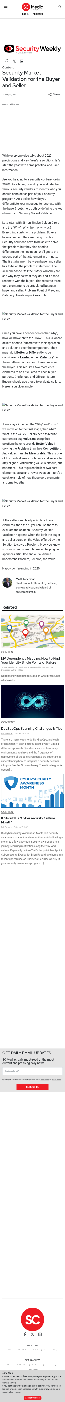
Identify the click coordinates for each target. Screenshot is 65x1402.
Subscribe (32, 1087)
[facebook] (7, 61)
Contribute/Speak (22, 1365)
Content (8, 67)
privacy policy (48, 1389)
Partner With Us (33, 1369)
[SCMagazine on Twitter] (32, 1334)
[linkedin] (22, 61)
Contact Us (36, 1350)
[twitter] (14, 61)
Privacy (55, 1350)
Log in (25, 14)
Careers (46, 1350)
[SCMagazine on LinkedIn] (40, 1334)
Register (38, 14)
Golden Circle (50, 222)
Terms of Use (44, 1079)
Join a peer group (50, 1365)
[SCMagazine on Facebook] (25, 1334)
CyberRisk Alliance (23, 1350)
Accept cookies (32, 1398)
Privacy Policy (56, 1079)
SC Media (11, 1350)
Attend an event (37, 1365)
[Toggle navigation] (6, 6)
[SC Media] (32, 7)
